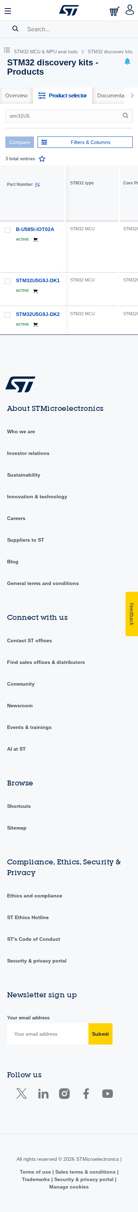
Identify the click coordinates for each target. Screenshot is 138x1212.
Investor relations (28, 453)
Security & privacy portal (37, 961)
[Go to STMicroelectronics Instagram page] (64, 1095)
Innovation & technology (37, 496)
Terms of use (36, 1172)
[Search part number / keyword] (127, 115)
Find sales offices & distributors (46, 662)
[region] (101, 250)
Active (22, 239)
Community (21, 684)
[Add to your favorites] (42, 158)
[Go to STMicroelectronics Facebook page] (86, 1095)
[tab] (16, 95)
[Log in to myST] (130, 10)
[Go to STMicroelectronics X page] (23, 1095)
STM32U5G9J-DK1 (38, 280)
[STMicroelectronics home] (69, 10)
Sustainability (23, 475)
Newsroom (20, 705)
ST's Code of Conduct (33, 939)
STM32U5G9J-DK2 (38, 314)
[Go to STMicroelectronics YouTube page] (107, 1095)
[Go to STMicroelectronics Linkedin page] (43, 1095)
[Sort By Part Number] (37, 185)
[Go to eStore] (115, 11)
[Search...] (15, 28)
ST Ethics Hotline (28, 917)
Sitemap (17, 828)
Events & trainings (29, 727)
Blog (12, 561)
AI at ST (16, 749)
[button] (8, 10)
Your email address (28, 1017)
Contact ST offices (29, 640)
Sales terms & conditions (85, 1172)
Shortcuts (19, 806)
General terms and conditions (43, 583)
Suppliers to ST (25, 540)
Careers (16, 518)
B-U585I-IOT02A (35, 229)
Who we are (21, 431)
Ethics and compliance (34, 896)
